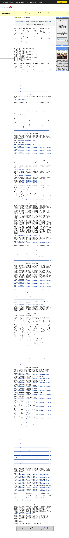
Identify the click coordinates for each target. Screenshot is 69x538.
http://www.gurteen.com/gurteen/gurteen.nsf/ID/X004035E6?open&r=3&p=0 (32, 242)
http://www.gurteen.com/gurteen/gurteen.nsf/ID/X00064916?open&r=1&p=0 (32, 418)
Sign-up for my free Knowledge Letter (62, 23)
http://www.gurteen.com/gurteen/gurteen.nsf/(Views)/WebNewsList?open (32, 497)
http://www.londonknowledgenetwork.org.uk (25, 144)
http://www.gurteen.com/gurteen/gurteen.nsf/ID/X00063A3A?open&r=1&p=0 (32, 426)
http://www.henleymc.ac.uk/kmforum (24, 513)
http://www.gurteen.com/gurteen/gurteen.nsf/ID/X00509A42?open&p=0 (31, 85)
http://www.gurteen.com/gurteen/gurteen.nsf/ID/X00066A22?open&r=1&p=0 (32, 398)
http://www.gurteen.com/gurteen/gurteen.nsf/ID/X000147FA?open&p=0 (31, 130)
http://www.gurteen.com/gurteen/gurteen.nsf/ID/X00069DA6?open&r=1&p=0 (32, 406)
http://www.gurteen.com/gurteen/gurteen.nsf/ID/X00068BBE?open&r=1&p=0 (32, 455)
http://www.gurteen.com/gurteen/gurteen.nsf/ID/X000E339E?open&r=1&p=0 (32, 447)
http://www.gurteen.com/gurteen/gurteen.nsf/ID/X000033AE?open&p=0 (31, 374)
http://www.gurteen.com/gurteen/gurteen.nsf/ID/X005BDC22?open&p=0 (31, 75)
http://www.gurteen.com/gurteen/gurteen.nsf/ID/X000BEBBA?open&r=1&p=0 (32, 382)
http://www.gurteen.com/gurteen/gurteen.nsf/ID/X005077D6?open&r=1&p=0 (32, 487)
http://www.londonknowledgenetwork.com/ (24, 140)
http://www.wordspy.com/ (20, 99)
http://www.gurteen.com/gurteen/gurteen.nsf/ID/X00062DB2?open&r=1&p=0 (32, 414)
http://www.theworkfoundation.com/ (23, 354)
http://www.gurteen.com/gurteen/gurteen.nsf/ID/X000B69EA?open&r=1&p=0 (32, 451)
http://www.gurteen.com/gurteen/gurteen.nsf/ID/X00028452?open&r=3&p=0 (32, 260)
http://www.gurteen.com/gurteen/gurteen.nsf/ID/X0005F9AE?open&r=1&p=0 (32, 422)
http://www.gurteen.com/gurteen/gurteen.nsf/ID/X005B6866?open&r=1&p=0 (32, 443)
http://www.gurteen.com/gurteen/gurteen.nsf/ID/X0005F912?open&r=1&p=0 (32, 435)
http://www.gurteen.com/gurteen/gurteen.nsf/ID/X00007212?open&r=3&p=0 (32, 199)
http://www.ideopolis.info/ (26, 355)
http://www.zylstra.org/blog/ (29, 180)
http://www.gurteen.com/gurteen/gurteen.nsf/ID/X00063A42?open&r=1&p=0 (32, 386)
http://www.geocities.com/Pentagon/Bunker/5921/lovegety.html (30, 304)
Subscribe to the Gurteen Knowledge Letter (35, 24)
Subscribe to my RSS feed (62, 29)
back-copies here (18, 22)
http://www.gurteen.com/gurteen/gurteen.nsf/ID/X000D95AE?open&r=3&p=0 (32, 364)
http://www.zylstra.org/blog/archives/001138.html (27, 235)
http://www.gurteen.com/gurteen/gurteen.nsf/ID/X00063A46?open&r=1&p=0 (32, 390)
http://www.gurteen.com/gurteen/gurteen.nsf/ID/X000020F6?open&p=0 (31, 82)
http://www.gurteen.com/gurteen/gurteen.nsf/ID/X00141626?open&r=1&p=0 (32, 483)
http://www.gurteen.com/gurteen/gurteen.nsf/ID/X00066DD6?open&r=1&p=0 (32, 402)
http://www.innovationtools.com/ (22, 189)
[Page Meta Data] (68, 13)
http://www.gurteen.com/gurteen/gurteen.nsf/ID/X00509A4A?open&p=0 (31, 88)
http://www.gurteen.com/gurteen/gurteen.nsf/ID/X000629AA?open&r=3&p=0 (32, 286)
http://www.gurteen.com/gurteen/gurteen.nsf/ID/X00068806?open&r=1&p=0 (32, 477)
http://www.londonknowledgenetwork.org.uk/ (25, 169)
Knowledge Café (42, 527)
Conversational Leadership (37, 529)
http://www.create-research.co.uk (22, 361)
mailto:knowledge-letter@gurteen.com (30, 500)
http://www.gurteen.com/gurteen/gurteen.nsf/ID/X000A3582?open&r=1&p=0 (32, 459)
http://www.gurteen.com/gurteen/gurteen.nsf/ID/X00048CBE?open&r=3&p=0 (32, 150)
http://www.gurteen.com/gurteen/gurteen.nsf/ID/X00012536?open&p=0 (31, 42)
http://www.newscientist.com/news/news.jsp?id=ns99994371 (29, 299)
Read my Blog (62, 32)
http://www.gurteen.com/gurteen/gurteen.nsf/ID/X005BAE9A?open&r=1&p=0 (32, 410)
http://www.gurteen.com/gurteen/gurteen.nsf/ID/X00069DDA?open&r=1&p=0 (32, 439)
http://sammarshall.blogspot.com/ (22, 175)
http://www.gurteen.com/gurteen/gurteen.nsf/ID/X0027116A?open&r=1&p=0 (32, 490)
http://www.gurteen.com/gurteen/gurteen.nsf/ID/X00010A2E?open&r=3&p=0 (32, 280)
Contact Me (62, 20)
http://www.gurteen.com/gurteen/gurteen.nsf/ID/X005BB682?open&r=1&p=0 (32, 394)
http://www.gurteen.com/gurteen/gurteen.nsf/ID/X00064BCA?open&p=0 (31, 91)
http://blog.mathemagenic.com (29, 181)
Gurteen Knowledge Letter (21, 21)
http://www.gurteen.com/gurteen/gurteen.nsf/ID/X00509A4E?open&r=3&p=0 (32, 153)
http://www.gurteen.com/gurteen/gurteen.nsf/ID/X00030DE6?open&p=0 (31, 474)
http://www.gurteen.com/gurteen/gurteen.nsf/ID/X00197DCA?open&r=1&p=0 (32, 378)
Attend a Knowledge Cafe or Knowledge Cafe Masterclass (62, 35)
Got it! (61, 2)
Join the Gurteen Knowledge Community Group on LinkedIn (62, 26)
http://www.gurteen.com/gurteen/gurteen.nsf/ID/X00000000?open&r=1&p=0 (32, 480)
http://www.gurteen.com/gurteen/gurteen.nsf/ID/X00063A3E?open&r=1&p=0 (32, 430)
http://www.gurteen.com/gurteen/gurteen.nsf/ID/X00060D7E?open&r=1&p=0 (32, 463)
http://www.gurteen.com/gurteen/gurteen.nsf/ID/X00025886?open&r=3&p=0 (32, 147)
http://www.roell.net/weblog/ (29, 182)
